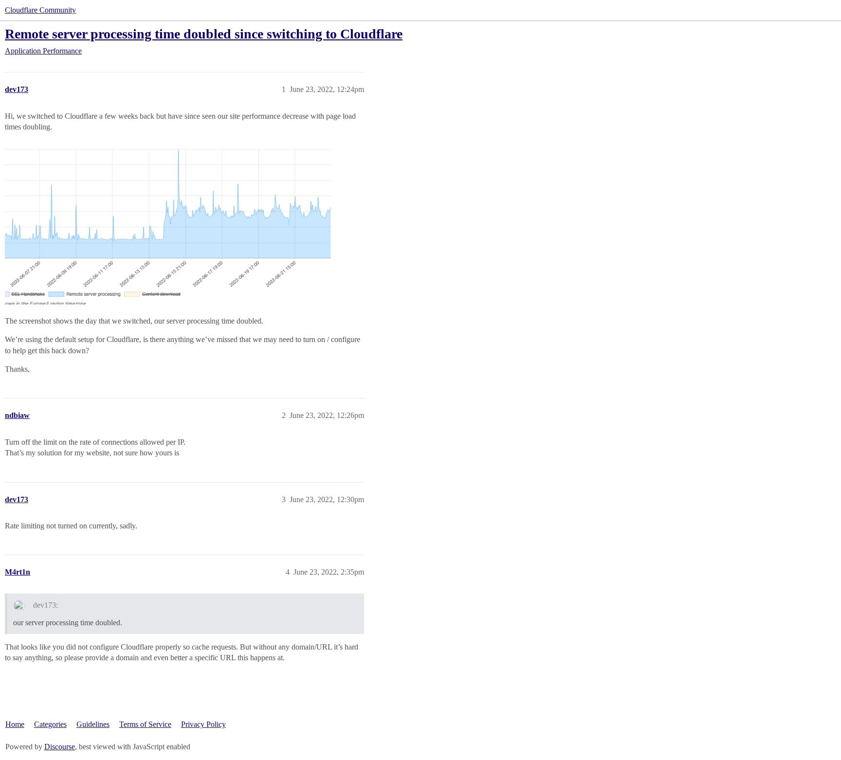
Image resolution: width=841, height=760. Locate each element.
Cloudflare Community (40, 10)
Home (14, 724)
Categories (50, 724)
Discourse (59, 746)
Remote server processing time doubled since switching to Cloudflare (203, 33)
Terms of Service (145, 724)
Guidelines (93, 724)
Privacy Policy (203, 724)
